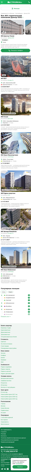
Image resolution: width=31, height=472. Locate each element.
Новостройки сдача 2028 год (9, 396)
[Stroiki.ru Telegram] (2, 469)
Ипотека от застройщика (8, 387)
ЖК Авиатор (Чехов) (7, 36)
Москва (3, 406)
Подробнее (19, 463)
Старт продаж (5, 346)
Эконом (3, 353)
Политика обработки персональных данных (13, 438)
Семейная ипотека (6, 380)
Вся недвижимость (6, 429)
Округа (10, 292)
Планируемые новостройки (8, 348)
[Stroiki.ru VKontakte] (5, 469)
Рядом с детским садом (7, 373)
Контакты (4, 436)
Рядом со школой (6, 371)
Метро (4, 292)
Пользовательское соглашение (10, 440)
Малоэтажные (5, 424)
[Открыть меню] (2, 2)
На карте (3, 412)
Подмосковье (5, 410)
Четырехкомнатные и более (9, 336)
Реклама (3, 433)
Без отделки (4, 419)
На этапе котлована (6, 344)
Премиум (3, 359)
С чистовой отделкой (7, 417)
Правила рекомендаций (7, 442)
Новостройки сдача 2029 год (9, 399)
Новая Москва (5, 408)
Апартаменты (5, 422)
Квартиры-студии (6, 328)
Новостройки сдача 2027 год (9, 394)
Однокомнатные (5, 330)
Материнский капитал (7, 378)
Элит (2, 362)
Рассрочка (4, 383)
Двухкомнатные (5, 332)
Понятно (20, 467)
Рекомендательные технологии (20, 456)
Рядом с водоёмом (6, 367)
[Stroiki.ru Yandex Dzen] (8, 469)
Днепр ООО (11, 38)
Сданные (3, 341)
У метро (3, 403)
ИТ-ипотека (4, 385)
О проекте (3, 431)
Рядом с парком (5, 369)
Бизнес (3, 357)
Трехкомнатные (5, 334)
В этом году (4, 392)
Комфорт (3, 355)
